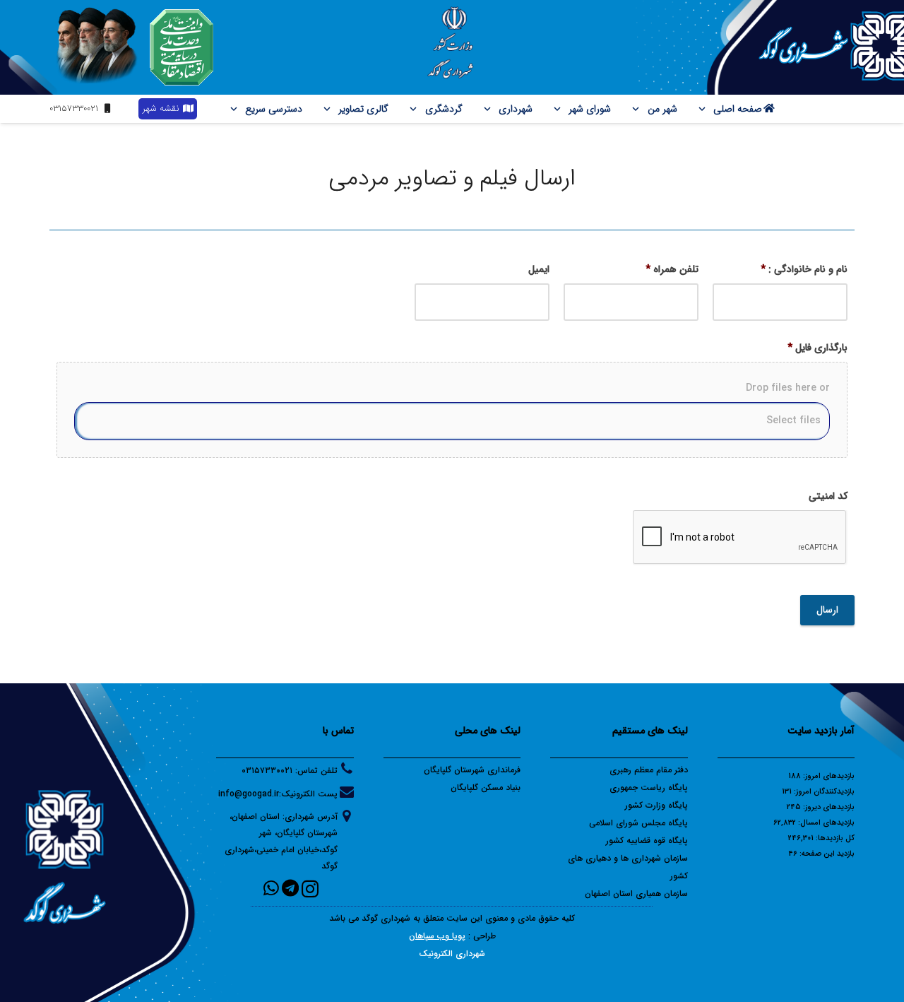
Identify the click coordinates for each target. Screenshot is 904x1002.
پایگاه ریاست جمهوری (648, 787)
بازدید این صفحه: (826, 854)
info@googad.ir (248, 794)
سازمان (676, 893)
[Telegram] (290, 888)
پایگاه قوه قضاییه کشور (647, 840)
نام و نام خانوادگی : (804, 269)
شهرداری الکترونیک (452, 953)
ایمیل (538, 269)
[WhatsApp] (271, 888)
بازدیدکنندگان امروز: (823, 792)
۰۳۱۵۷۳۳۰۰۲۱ (267, 770)
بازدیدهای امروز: (828, 776)
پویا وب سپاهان (437, 936)
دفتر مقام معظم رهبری (648, 770)
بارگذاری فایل (817, 347)
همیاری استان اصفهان (624, 893)
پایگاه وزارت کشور (656, 805)
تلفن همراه (672, 269)
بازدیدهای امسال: (825, 823)
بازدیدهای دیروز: (828, 807)
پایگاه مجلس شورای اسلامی (638, 823)
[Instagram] (310, 889)
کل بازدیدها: (834, 838)
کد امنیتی (828, 496)
